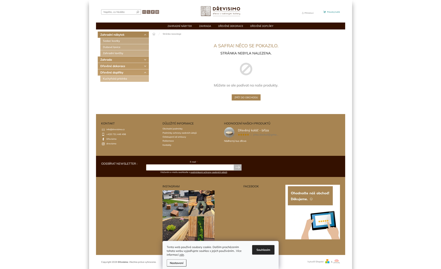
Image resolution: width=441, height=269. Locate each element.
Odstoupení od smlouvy (174, 136)
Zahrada (106, 59)
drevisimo (111, 143)
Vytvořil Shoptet (315, 261)
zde (181, 254)
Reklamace (168, 140)
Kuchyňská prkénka (115, 78)
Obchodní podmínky (173, 128)
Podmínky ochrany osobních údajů (180, 132)
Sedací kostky (111, 40)
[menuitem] (179, 26)
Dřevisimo (111, 138)
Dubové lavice (111, 47)
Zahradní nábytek (112, 34)
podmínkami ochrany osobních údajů (208, 172)
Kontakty (167, 145)
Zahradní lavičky (113, 53)
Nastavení (176, 263)
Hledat (138, 12)
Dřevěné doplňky (111, 72)
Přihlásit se (238, 167)
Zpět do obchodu (246, 97)
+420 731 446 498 (116, 134)
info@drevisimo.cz (115, 129)
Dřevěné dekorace (112, 66)
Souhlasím (263, 249)
